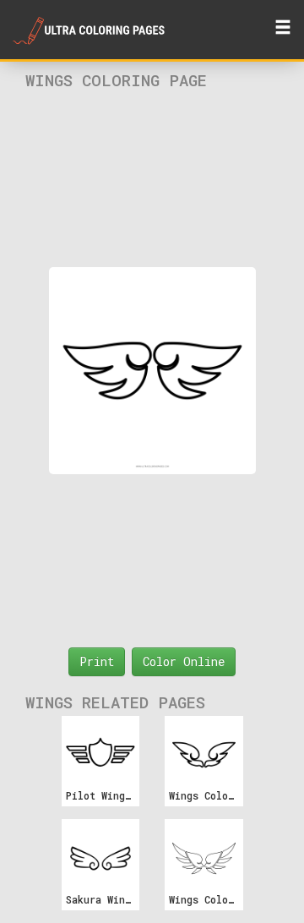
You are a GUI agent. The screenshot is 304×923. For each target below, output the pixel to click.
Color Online (184, 661)
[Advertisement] (152, 178)
